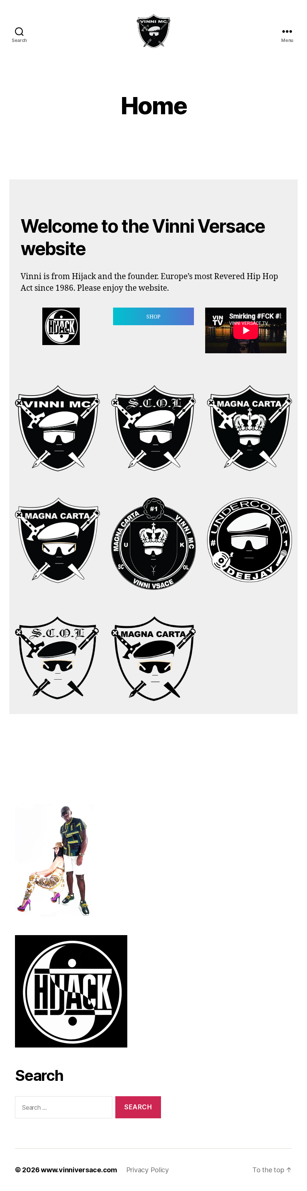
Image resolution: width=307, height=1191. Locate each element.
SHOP (153, 317)
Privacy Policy (147, 1170)
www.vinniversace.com (79, 1170)
